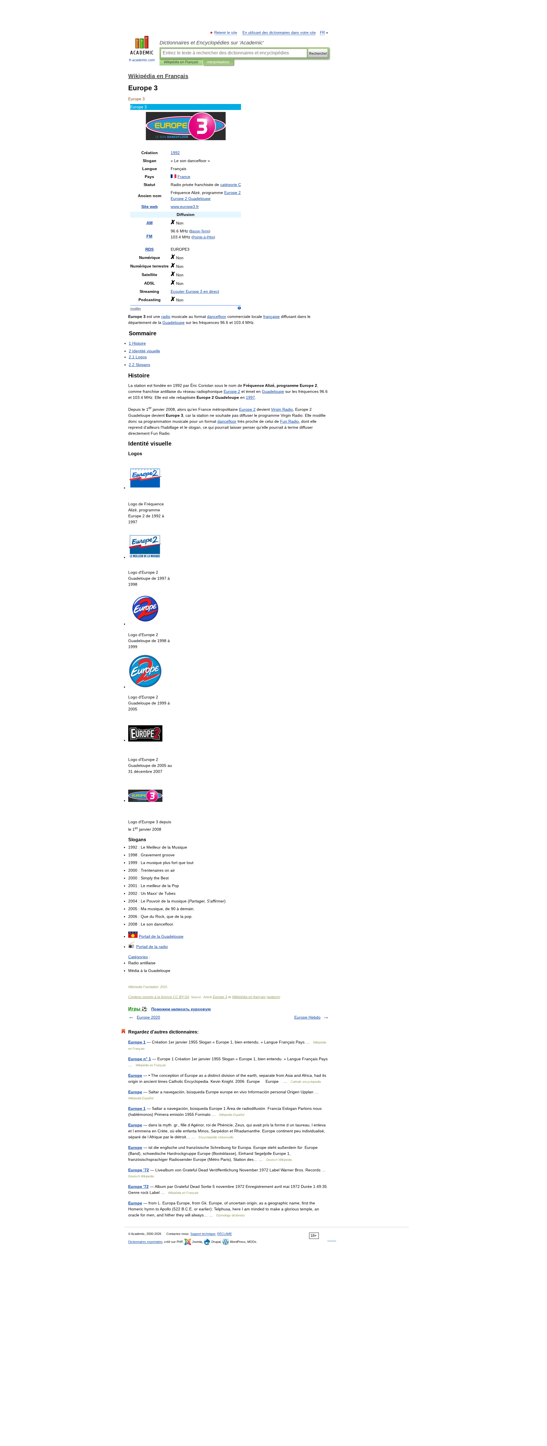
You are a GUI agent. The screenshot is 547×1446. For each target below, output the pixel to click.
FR (322, 33)
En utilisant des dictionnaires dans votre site (279, 33)
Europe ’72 (138, 1170)
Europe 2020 (148, 1017)
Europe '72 (138, 1186)
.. (185, 206)
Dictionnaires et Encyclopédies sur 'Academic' (212, 43)
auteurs (273, 997)
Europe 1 (137, 1042)
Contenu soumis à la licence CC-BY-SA (158, 997)
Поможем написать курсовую (181, 1009)
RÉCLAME (224, 1233)
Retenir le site (226, 33)
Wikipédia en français (249, 997)
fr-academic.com (142, 60)
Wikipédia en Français (181, 62)
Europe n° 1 (139, 1059)
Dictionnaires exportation (145, 1241)
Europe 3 (220, 997)
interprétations (218, 62)
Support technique (202, 1233)
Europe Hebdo (307, 1017)
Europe (135, 1075)
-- (203, 237)
